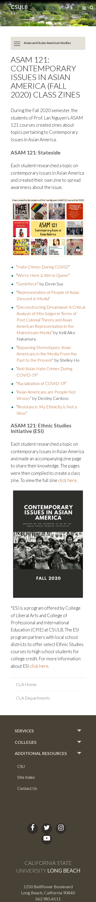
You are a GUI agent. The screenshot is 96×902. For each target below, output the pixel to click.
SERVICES (24, 730)
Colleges (26, 742)
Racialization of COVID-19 (41, 383)
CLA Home (26, 684)
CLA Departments (33, 697)
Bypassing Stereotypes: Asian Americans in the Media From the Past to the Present (47, 353)
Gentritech (27, 283)
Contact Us (27, 788)
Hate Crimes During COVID (42, 266)
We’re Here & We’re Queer (42, 275)
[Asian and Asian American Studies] (17, 43)
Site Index (26, 777)
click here (67, 480)
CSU (21, 766)
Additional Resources (41, 753)
